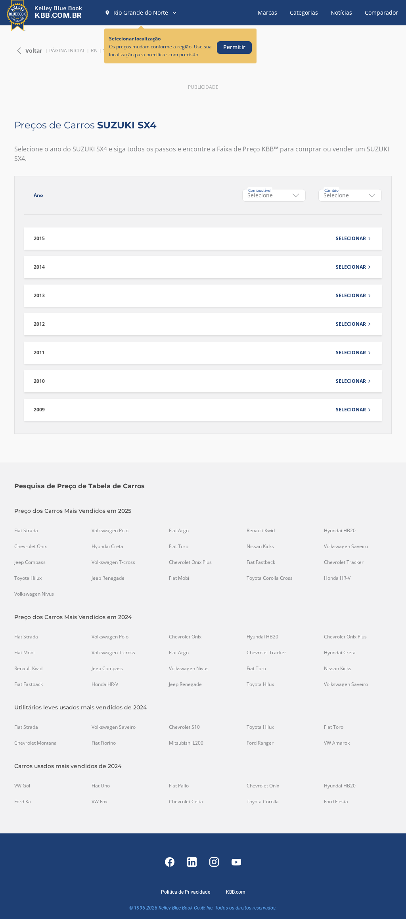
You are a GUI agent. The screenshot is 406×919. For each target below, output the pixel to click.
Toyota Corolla (263, 802)
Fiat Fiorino (104, 743)
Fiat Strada (26, 530)
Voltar (33, 50)
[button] (141, 12)
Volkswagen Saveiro (346, 546)
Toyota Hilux (28, 578)
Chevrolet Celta (186, 802)
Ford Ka (22, 802)
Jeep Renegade (108, 578)
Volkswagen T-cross (113, 562)
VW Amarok (337, 743)
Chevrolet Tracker (344, 562)
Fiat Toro (178, 546)
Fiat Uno (101, 786)
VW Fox (99, 802)
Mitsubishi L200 (186, 743)
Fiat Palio (179, 786)
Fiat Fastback (261, 562)
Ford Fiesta (336, 802)
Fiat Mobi (179, 578)
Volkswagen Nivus (34, 594)
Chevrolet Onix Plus (190, 562)
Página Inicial (67, 51)
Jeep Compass (30, 562)
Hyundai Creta (107, 546)
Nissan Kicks (260, 546)
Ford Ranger (260, 743)
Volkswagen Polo (110, 530)
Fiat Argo (179, 530)
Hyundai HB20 (340, 530)
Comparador (381, 12)
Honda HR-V (337, 578)
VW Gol (22, 786)
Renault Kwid (261, 530)
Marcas (267, 12)
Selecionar (351, 238)
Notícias (341, 12)
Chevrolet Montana (35, 743)
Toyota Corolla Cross (270, 578)
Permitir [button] (234, 47)
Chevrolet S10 (184, 727)
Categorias (304, 12)
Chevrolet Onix (30, 546)
